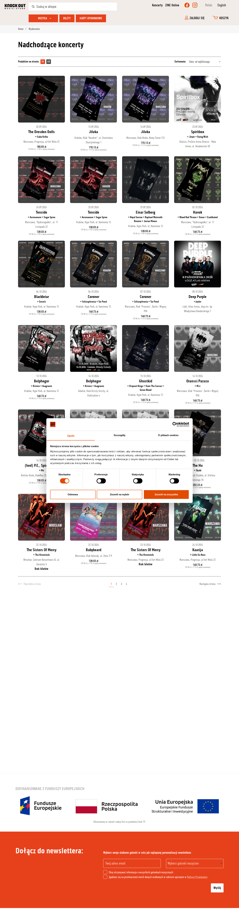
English (222, 5)
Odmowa (73, 494)
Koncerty (157, 5)
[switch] (101, 480)
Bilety (67, 18)
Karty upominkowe (91, 18)
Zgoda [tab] (70, 435)
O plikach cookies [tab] (168, 435)
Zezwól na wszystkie (166, 494)
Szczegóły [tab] (120, 435)
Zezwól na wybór (119, 494)
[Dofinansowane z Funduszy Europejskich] (119, 805)
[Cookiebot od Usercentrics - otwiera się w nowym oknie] (175, 424)
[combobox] (195, 863)
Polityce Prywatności (197, 877)
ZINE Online (172, 5)
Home (21, 29)
